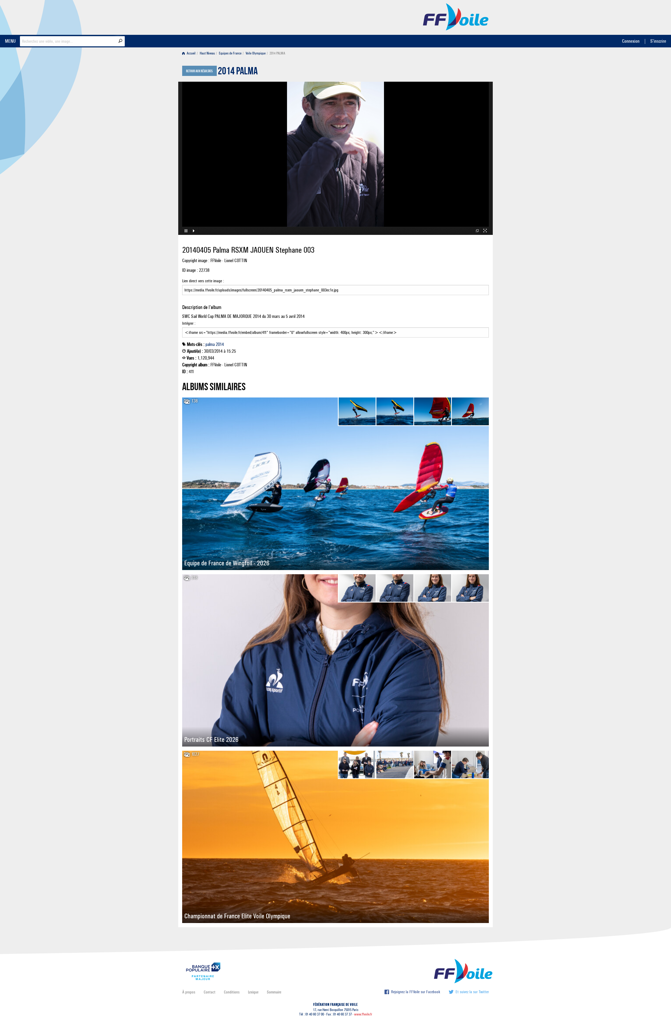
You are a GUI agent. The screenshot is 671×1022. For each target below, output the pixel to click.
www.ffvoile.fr (363, 1014)
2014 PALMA (238, 72)
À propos (188, 992)
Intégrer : (189, 323)
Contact (209, 992)
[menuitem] (190, 53)
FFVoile (456, 16)
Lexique (253, 992)
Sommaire (274, 992)
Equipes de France (230, 53)
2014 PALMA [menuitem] (277, 53)
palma (210, 344)
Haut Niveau (207, 53)
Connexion (631, 41)
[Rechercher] (120, 40)
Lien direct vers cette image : (203, 280)
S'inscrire (658, 41)
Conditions (232, 992)
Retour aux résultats (199, 71)
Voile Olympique (256, 53)
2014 (220, 344)
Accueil (191, 53)
